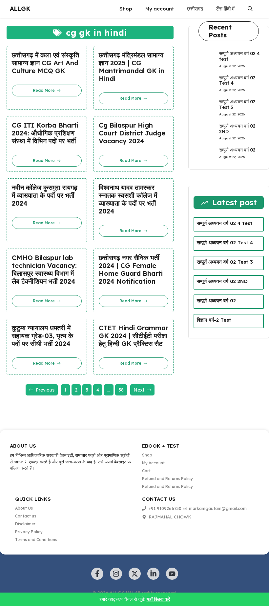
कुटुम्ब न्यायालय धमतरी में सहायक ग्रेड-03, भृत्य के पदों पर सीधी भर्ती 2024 (42, 336)
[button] (250, 9)
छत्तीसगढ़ (195, 9)
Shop (125, 9)
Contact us (25, 516)
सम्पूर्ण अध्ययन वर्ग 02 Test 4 (237, 80)
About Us (24, 508)
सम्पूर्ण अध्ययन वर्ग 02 (237, 150)
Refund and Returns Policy (167, 478)
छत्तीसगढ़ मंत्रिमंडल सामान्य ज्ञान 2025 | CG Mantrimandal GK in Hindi (131, 67)
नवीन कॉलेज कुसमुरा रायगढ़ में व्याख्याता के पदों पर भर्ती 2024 (44, 195)
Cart (146, 470)
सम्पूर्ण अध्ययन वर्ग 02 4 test (239, 56)
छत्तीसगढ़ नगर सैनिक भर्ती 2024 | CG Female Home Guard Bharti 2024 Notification (131, 269)
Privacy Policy (29, 531)
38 (121, 390)
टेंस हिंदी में (225, 9)
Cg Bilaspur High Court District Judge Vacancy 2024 (132, 133)
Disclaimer (25, 523)
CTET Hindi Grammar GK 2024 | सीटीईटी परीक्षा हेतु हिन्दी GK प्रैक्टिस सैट (133, 336)
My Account (153, 462)
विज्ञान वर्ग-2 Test (214, 320)
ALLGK (20, 8)
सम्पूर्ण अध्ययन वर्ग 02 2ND (237, 128)
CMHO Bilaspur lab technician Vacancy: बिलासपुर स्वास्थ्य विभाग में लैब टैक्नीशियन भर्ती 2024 (44, 269)
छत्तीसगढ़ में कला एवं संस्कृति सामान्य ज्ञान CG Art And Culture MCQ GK (45, 63)
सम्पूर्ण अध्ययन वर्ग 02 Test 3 (237, 104)
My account (159, 9)
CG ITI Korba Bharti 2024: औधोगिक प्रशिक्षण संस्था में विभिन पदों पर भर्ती (45, 133)
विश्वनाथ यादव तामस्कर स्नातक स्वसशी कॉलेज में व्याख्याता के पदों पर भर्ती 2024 (128, 199)
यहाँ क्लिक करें (158, 599)
